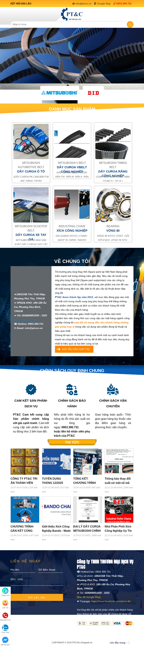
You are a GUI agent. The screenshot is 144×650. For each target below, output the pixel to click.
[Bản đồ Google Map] (26, 319)
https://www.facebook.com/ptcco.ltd (110, 601)
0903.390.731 (124, 3)
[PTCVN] (72, 58)
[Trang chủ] (72, 14)
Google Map (104, 3)
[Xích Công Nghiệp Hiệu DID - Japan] (93, 93)
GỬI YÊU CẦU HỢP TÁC (76, 349)
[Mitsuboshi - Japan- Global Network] (59, 93)
